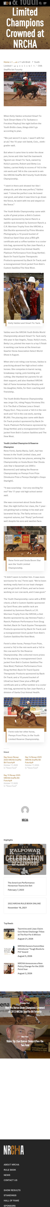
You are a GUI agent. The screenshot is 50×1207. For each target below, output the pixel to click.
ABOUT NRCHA (11, 1164)
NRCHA (25, 819)
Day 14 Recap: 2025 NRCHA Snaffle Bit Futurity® (33, 760)
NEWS (7, 1175)
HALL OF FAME (11, 1200)
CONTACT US (10, 1180)
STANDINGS (10, 1195)
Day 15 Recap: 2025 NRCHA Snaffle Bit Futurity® (12, 778)
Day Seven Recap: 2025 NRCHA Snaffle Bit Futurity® (12, 760)
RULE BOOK (10, 1169)
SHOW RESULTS (12, 1190)
